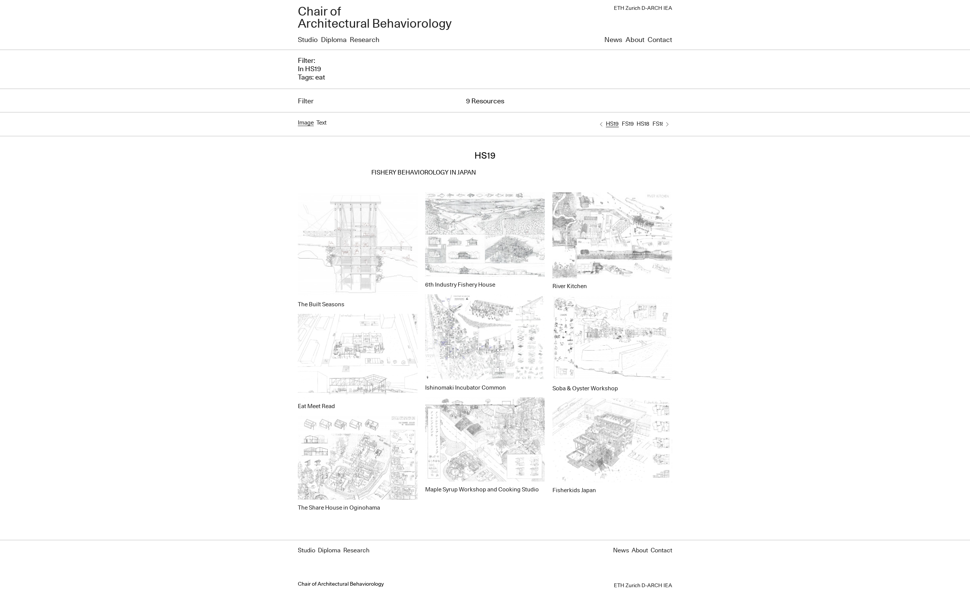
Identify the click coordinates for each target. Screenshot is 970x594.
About (635, 40)
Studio (308, 40)
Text (321, 123)
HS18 (643, 124)
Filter (306, 101)
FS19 (628, 124)
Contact (660, 40)
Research (364, 40)
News (613, 40)
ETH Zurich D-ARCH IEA (643, 8)
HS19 (612, 124)
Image (306, 123)
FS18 (658, 124)
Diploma (334, 40)
